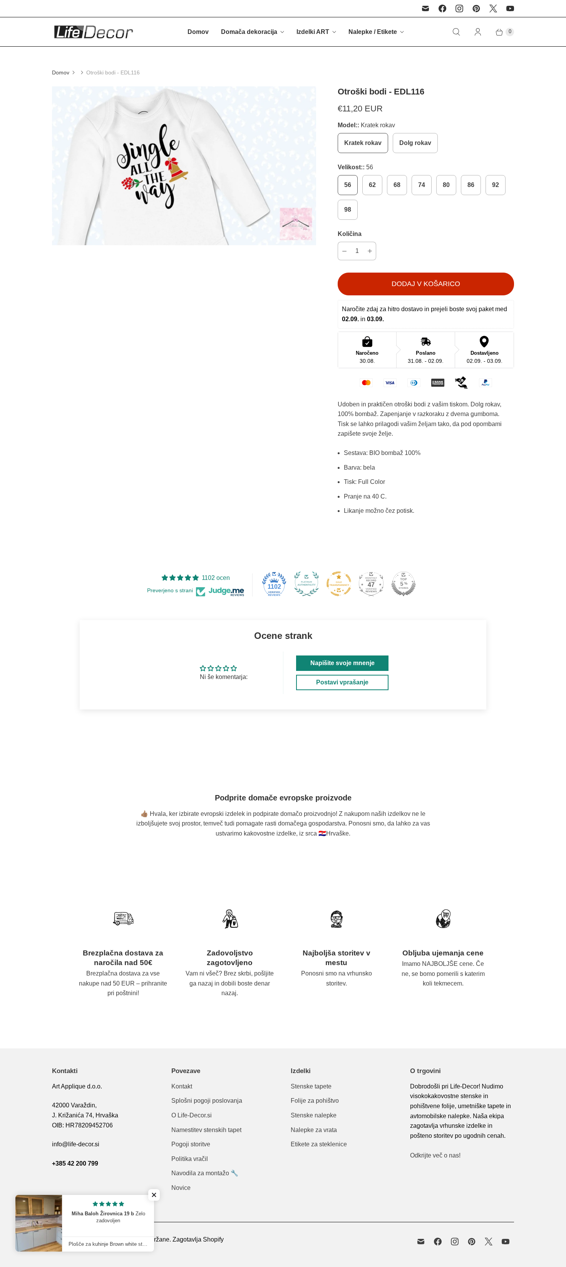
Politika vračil (189, 1159)
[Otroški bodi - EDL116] (184, 165)
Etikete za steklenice (319, 1144)
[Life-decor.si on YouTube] (510, 8)
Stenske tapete (311, 1086)
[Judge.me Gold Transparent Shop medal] (339, 583)
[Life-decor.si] (93, 32)
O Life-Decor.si (191, 1115)
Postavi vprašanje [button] (342, 682)
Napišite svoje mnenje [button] (342, 663)
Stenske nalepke (314, 1115)
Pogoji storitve (190, 1144)
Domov (198, 32)
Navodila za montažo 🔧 (204, 1173)
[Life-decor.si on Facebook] (442, 8)
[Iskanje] (456, 32)
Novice (181, 1187)
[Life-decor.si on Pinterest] (476, 8)
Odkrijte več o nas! (435, 1155)
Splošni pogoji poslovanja (206, 1100)
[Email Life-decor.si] (425, 8)
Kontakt (181, 1086)
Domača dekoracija (249, 32)
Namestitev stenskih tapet (206, 1130)
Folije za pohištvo (315, 1100)
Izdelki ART (312, 32)
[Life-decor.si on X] (493, 8)
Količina (350, 234)
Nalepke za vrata (314, 1130)
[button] (154, 1195)
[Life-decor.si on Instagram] (459, 8)
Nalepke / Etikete (372, 32)
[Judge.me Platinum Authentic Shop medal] (306, 583)
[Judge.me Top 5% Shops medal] (403, 583)
